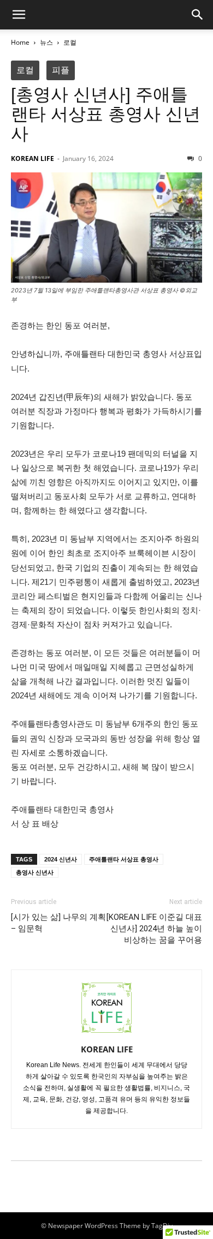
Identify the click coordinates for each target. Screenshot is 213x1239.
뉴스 (46, 42)
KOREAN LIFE (32, 158)
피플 (60, 70)
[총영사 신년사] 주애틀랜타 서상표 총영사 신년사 (105, 114)
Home (20, 42)
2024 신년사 (60, 859)
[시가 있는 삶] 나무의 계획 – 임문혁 (58, 922)
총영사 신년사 (35, 872)
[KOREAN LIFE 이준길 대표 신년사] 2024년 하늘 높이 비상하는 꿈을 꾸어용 (154, 928)
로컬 (69, 42)
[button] (18, 14)
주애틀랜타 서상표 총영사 (123, 859)
